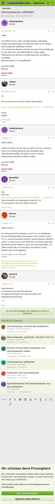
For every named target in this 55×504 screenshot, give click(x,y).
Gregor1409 (11, 364)
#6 (53, 284)
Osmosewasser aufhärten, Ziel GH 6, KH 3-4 (30, 337)
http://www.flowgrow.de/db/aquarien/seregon (18, 265)
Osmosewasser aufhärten (21, 361)
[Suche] (52, 3)
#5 (53, 223)
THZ (8, 389)
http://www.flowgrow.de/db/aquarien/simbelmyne (19, 263)
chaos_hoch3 (12, 375)
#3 (53, 138)
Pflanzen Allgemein (24, 329)
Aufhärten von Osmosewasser (23, 372)
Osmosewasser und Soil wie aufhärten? (28, 326)
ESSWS (9, 354)
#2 (53, 91)
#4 (53, 187)
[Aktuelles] (48, 3)
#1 (53, 31)
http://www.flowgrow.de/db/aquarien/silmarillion (19, 261)
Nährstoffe (20, 340)
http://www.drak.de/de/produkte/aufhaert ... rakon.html (27, 197)
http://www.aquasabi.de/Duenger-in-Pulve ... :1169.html (27, 107)
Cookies (29, 474)
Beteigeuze (11, 329)
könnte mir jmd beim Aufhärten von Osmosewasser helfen (26, 349)
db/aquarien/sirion (8, 268)
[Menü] (3, 3)
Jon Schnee (11, 340)
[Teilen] (49, 31)
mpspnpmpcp (9, 16)
